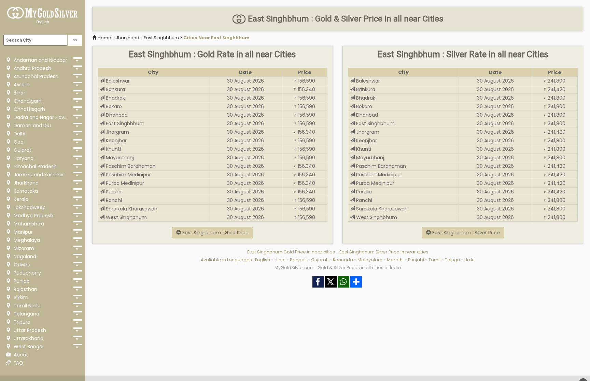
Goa (18, 141)
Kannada (343, 260)
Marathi (395, 260)
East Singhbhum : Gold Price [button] (215, 232)
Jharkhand (25, 182)
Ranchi (113, 200)
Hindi (280, 260)
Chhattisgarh (28, 109)
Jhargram (116, 132)
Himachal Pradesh (34, 166)
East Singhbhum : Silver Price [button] (465, 232)
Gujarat (21, 150)
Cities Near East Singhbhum (216, 38)
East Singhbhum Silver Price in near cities (384, 252)
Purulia (113, 191)
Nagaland (24, 256)
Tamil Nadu (26, 305)
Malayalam (369, 260)
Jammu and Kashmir (38, 174)
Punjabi (416, 260)
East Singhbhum (161, 38)
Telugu (452, 260)
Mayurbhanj (119, 157)
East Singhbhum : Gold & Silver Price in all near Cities (344, 19)
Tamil (434, 260)
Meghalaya (26, 240)
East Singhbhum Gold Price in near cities (291, 252)
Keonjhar (115, 140)
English (42, 22)
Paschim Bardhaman (130, 166)
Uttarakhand (27, 338)
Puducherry (26, 272)
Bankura (114, 89)
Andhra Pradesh (31, 68)
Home (104, 38)
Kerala (20, 199)
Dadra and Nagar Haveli (40, 117)
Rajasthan (24, 289)
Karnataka (25, 191)
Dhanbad (116, 115)
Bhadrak (114, 97)
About (20, 354)
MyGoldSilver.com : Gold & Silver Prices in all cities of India (338, 267)
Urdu (469, 260)
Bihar (18, 92)
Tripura (21, 322)
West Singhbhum (125, 217)
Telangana (25, 313)
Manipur (22, 232)
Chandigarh (27, 101)
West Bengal (27, 346)
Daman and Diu (31, 125)
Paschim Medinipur (127, 174)
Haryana (22, 158)
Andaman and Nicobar (39, 60)
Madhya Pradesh (32, 215)
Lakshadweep (29, 207)
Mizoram (23, 248)
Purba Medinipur (124, 183)
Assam (21, 84)
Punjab (21, 281)
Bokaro (113, 106)
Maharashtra (28, 223)
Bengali (298, 260)
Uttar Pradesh (29, 330)
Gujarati (319, 260)
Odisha (21, 264)
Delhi (18, 133)
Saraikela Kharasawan (130, 208)
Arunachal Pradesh (35, 76)
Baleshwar (117, 80)
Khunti (112, 149)
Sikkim (20, 297)
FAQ (17, 363)
